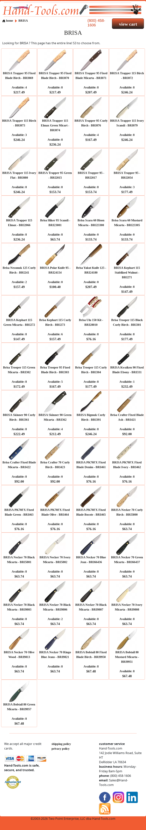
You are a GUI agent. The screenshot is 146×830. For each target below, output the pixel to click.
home (9, 20)
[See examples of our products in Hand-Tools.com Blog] (104, 808)
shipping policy (61, 744)
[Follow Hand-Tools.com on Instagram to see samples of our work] (118, 797)
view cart (128, 24)
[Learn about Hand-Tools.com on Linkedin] (132, 797)
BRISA (23, 20)
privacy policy (61, 748)
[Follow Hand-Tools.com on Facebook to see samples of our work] (104, 797)
